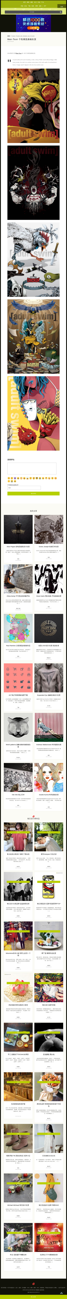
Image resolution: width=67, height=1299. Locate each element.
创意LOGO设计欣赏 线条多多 (48, 646)
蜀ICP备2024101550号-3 (34, 1292)
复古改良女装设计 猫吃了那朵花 (18, 854)
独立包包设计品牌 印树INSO (49, 1205)
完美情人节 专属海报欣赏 (49, 1255)
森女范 (48, 1118)
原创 (25, 6)
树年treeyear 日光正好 (49, 854)
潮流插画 (25, 36)
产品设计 (18, 757)
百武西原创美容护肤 (18, 1104)
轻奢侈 (18, 1215)
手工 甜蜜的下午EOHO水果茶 (18, 1054)
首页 (24, 2)
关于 (45, 6)
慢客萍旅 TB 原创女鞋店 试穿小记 (18, 1156)
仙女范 (18, 866)
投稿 (62, 6)
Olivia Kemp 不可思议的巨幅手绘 (18, 596)
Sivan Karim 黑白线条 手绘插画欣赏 (48, 596)
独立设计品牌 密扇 (48, 1005)
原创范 (48, 1217)
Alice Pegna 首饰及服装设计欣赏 (18, 547)
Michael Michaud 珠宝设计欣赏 (18, 1205)
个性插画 (13, 36)
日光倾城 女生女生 (48, 1156)
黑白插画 (32, 36)
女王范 (48, 1017)
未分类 (48, 705)
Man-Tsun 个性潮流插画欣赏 (21, 39)
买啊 (36, 6)
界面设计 (49, 657)
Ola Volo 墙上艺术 (18, 795)
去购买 (18, 832)
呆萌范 (48, 866)
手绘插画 (18, 36)
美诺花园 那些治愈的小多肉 (18, 1005)
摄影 (31, 2)
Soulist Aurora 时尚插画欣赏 (49, 795)
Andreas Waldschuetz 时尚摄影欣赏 (48, 745)
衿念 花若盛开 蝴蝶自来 (18, 1255)
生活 (35, 2)
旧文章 (33, 1297)
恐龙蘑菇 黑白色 (49, 1054)
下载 (29, 6)
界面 (22, 6)
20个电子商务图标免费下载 (18, 695)
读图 (40, 6)
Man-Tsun (18, 53)
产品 (42, 2)
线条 (29, 36)
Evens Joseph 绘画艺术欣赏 (49, 547)
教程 (33, 6)
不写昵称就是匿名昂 (12, 485)
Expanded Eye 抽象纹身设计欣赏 (48, 695)
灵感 (39, 2)
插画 (28, 2)
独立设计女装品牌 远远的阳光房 (18, 904)
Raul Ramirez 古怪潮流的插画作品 (18, 646)
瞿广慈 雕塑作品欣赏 (49, 953)
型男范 (48, 915)
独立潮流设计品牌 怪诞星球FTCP (48, 904)
